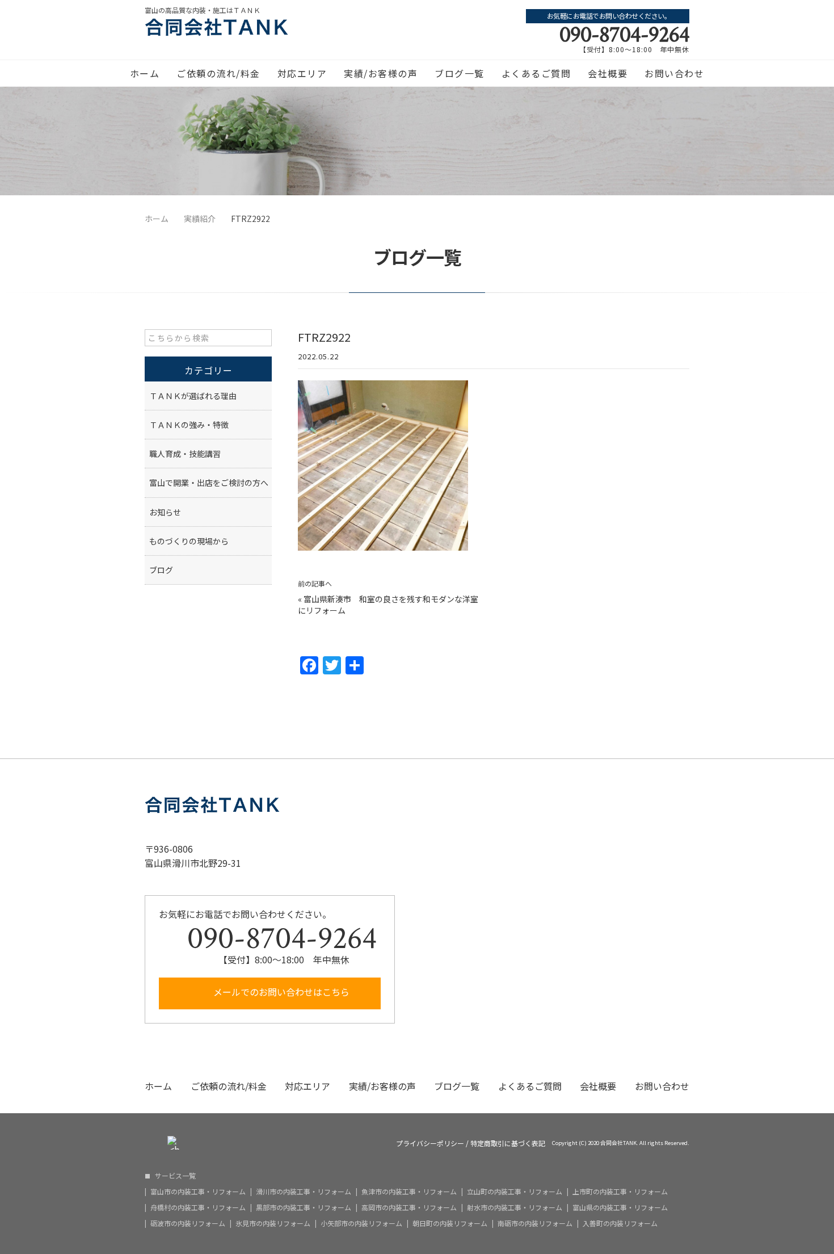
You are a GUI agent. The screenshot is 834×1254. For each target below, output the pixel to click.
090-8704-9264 (624, 34)
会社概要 (607, 73)
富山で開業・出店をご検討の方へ (208, 482)
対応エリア (302, 73)
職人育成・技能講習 (185, 453)
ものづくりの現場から (189, 541)
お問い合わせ (674, 73)
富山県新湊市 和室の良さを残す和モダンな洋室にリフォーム (388, 604)
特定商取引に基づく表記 (507, 1143)
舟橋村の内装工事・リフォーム (198, 1207)
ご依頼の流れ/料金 (218, 73)
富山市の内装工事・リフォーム (198, 1191)
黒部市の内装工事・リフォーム (303, 1207)
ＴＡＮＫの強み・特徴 (189, 424)
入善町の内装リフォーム (620, 1223)
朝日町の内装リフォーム (449, 1223)
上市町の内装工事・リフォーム (620, 1191)
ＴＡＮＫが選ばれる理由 (193, 395)
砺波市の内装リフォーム (187, 1223)
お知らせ (165, 512)
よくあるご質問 (536, 73)
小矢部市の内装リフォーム (361, 1223)
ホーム (145, 73)
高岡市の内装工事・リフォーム (409, 1207)
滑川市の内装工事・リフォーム (303, 1191)
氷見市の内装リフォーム (272, 1223)
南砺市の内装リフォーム (535, 1223)
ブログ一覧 (460, 73)
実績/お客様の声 (381, 73)
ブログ (161, 570)
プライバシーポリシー (430, 1143)
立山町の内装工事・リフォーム (514, 1191)
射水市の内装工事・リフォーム (514, 1207)
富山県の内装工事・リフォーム (620, 1207)
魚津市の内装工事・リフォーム (409, 1191)
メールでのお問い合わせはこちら (280, 992)
